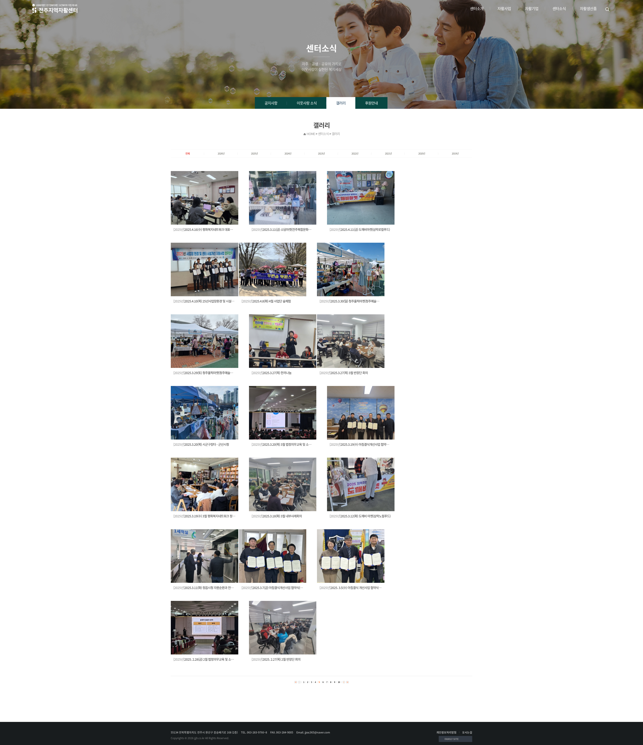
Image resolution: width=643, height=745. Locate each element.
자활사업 (504, 8)
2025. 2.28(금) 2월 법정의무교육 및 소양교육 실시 (209, 659)
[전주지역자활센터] (54, 8)
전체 (187, 153)
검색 (607, 9)
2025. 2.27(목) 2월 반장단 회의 (276, 659)
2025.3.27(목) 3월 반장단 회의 (343, 372)
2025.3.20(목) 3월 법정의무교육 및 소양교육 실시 (287, 444)
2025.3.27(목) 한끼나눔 (271, 372)
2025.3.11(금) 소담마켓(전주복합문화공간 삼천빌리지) (290, 229)
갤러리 (341, 103)
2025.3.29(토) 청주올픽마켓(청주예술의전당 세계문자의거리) (215, 372)
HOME (311, 133)
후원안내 (371, 103)
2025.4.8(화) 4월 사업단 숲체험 (266, 301)
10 (339, 682)
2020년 (421, 153)
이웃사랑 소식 (307, 103)
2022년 (354, 153)
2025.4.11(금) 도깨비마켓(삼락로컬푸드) (360, 229)
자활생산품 (588, 8)
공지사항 (271, 103)
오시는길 (467, 732)
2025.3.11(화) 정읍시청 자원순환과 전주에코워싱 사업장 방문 (216, 587)
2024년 (287, 153)
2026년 (221, 153)
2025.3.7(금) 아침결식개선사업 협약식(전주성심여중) (279, 587)
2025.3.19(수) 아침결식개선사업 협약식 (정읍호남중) (367, 444)
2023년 (321, 153)
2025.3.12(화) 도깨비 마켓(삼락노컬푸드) (360, 516)
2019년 (455, 153)
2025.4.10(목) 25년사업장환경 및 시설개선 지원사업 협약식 (215, 301)
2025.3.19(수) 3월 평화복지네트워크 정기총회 (206, 516)
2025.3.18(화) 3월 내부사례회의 (277, 516)
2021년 (388, 153)
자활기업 (531, 8)
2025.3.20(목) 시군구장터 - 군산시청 (201, 444)
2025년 (254, 153)
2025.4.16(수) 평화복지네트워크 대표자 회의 (206, 229)
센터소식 (559, 8)
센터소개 (476, 8)
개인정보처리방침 (446, 732)
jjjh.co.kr (199, 738)
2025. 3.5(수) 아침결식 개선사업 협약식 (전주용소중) (356, 587)
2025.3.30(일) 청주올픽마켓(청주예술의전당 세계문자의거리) (362, 301)
